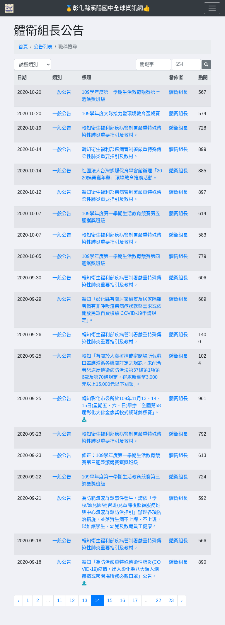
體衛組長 (178, 92)
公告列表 (43, 46)
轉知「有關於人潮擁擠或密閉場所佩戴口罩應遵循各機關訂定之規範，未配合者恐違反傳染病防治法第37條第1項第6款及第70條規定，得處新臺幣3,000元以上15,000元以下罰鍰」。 (121, 370)
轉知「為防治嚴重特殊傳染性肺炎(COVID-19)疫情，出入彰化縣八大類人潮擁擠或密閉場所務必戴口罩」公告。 (121, 569)
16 (122, 600)
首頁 (23, 46)
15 (109, 600)
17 (135, 600)
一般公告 (61, 92)
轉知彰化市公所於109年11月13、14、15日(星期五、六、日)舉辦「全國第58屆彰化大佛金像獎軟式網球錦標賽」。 (121, 405)
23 (171, 600)
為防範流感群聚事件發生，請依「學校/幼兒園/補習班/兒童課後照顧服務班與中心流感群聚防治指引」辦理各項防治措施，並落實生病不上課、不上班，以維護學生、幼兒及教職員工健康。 (121, 512)
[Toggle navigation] (212, 8)
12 (72, 600)
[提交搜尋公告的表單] (206, 64)
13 (84, 600)
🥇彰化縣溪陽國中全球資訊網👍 (107, 8)
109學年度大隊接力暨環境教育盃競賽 (121, 113)
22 (158, 600)
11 (59, 600)
